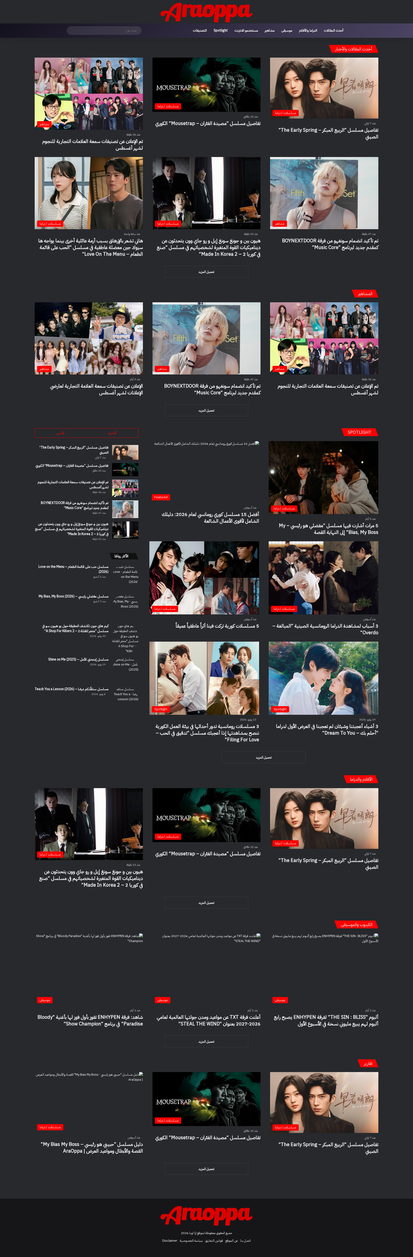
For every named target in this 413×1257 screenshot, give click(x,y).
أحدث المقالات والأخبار (353, 49)
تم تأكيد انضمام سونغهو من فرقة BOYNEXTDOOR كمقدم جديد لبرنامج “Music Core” (330, 244)
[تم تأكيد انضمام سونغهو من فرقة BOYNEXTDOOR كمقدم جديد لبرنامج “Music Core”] (125, 509)
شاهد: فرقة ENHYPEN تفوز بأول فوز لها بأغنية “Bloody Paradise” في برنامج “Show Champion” (90, 1020)
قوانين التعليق (214, 1240)
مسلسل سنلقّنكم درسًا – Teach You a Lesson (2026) (72, 689)
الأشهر (60, 433)
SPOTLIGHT (360, 432)
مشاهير (270, 30)
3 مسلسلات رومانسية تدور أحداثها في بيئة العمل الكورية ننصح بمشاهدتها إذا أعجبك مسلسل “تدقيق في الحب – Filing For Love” (207, 733)
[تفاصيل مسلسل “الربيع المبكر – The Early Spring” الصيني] (125, 452)
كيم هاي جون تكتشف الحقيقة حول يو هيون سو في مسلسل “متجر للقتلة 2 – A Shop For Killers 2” (75, 628)
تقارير (368, 1063)
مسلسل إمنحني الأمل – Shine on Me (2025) (78, 659)
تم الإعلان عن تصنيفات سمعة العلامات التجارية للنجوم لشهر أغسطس (92, 145)
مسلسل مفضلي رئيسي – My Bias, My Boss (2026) (74, 596)
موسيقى (286, 30)
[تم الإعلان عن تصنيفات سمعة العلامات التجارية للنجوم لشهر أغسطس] (125, 488)
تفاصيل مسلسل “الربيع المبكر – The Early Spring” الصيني (328, 133)
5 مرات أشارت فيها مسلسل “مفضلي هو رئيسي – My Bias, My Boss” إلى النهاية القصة (328, 529)
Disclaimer (169, 1240)
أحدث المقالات (333, 30)
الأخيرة (112, 433)
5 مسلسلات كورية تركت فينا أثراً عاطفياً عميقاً (217, 625)
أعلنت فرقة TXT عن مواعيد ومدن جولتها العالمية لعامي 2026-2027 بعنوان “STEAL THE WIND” (209, 1020)
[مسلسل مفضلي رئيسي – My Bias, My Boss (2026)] (125, 607)
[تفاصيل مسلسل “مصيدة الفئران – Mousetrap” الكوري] (125, 469)
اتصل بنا (245, 1240)
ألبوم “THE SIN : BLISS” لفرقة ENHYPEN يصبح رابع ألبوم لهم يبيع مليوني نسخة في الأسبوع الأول (326, 1020)
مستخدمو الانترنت (246, 30)
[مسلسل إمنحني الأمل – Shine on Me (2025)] (125, 670)
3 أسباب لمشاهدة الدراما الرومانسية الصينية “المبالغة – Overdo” (325, 629)
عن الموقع (231, 1240)
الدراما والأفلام (308, 30)
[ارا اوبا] (206, 11)
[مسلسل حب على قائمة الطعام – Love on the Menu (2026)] (125, 577)
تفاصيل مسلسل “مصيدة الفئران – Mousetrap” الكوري (208, 123)
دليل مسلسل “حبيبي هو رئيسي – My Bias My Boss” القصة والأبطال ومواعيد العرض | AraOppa (92, 1147)
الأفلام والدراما (361, 779)
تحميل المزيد (206, 272)
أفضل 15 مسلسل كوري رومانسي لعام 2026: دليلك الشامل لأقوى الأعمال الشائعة (210, 518)
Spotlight (221, 30)
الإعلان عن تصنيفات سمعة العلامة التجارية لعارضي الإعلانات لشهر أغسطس (96, 389)
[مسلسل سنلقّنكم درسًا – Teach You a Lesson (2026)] (125, 700)
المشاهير (365, 293)
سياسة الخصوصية (191, 1240)
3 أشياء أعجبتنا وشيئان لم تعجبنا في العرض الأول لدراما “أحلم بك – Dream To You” (327, 730)
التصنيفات (200, 30)
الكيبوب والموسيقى (356, 924)
